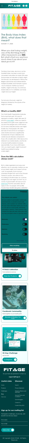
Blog (2, 394)
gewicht (10, 61)
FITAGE (17, 438)
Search (17, 385)
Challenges (4, 391)
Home (2, 385)
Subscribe (6, 430)
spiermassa (4, 183)
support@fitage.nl (14, 377)
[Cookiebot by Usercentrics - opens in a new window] (20, 192)
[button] (2, 5)
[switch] (25, 224)
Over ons (3, 397)
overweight (10, 120)
